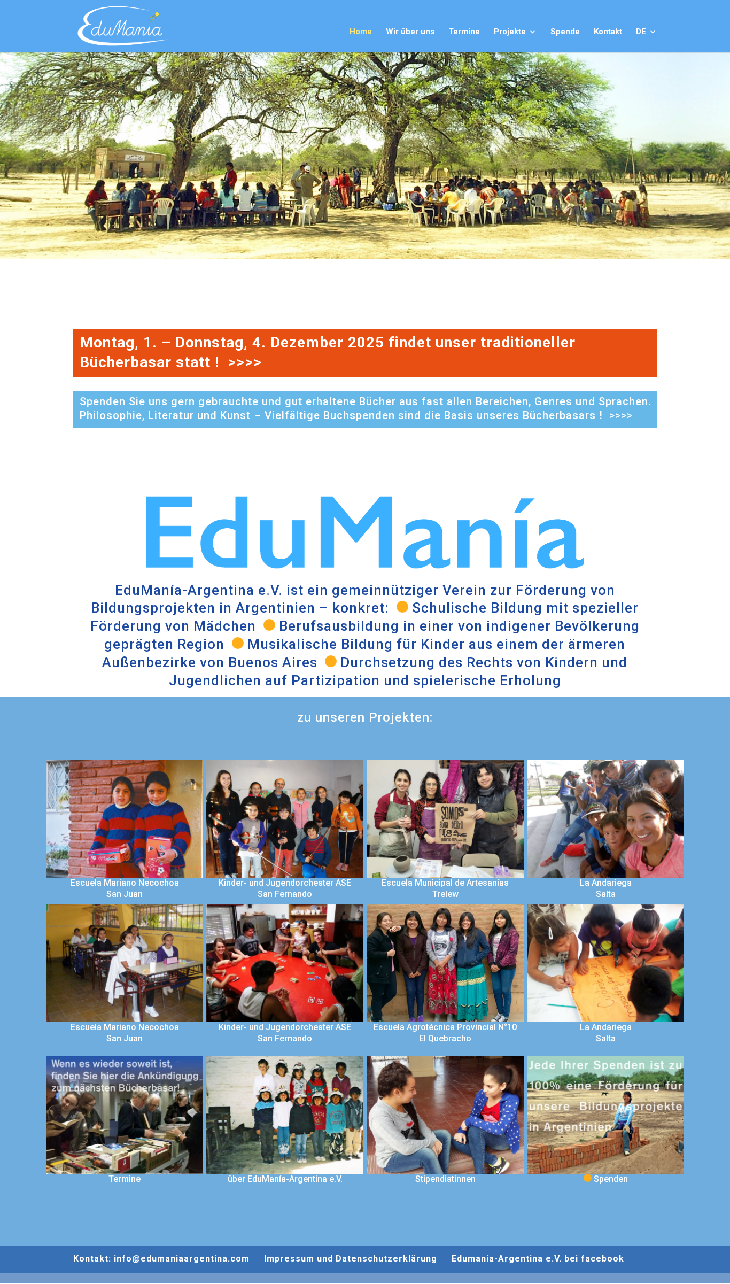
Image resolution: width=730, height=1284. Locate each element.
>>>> (245, 362)
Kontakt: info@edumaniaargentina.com (161, 1259)
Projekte (510, 32)
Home (361, 32)
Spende (565, 32)
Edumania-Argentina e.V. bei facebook (538, 1259)
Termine (464, 32)
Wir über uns (410, 32)
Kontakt (608, 32)
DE (641, 32)
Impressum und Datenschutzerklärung (350, 1259)
